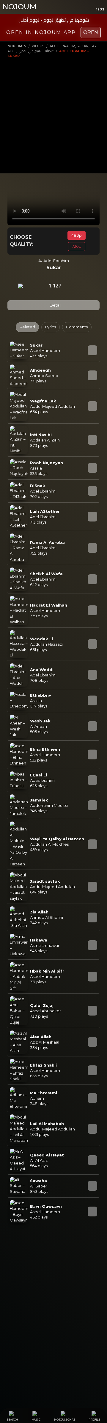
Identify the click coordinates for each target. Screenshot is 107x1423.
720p (76, 246)
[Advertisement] (53, 115)
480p (76, 235)
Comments (77, 326)
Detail (55, 305)
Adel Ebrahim (56, 260)
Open (90, 32)
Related (27, 326)
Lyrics (50, 326)
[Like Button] (73, 286)
